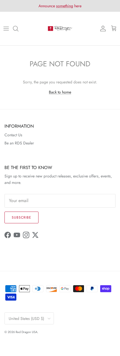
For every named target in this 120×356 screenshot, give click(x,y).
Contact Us (13, 135)
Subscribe (21, 217)
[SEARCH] (18, 28)
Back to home (60, 92)
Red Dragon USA (26, 332)
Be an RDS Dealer (19, 143)
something (64, 6)
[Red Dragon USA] (60, 29)
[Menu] (6, 28)
